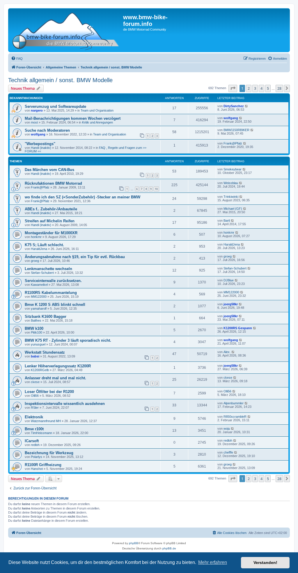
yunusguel (38, 344)
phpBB (133, 543)
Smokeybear (233, 169)
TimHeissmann (41, 433)
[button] (232, 88)
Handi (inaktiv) (41, 147)
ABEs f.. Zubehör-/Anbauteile (51, 209)
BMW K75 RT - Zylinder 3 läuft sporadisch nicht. (68, 340)
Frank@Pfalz (233, 143)
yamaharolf (39, 308)
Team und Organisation (97, 110)
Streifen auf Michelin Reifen (49, 221)
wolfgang (231, 118)
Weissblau (231, 183)
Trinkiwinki (231, 196)
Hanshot (37, 468)
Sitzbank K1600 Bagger (45, 316)
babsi (35, 356)
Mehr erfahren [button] (212, 562)
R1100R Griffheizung (43, 465)
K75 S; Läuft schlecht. (44, 245)
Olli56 (35, 395)
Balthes (36, 320)
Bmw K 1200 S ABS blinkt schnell (55, 304)
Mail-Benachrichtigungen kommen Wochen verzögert (72, 118)
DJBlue (229, 280)
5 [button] (268, 88)
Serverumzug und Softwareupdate (55, 106)
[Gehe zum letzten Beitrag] (247, 106)
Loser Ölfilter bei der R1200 (49, 391)
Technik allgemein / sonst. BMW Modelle (60, 80)
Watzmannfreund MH (46, 421)
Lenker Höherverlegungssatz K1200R (58, 366)
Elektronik (34, 417)
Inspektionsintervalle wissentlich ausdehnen (65, 403)
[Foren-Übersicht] (66, 30)
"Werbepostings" (40, 144)
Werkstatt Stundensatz (45, 352)
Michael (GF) (233, 208)
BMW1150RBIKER (236, 130)
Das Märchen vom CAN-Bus (49, 170)
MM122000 (39, 296)
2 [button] (249, 88)
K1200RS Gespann (238, 328)
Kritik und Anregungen (97, 122)
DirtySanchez (234, 106)
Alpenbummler (234, 403)
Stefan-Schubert (42, 272)
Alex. (227, 352)
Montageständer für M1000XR (51, 233)
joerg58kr (231, 304)
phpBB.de (169, 548)
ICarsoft (32, 441)
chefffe (228, 452)
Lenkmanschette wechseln (48, 269)
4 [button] (261, 88)
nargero (37, 110)
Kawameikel (39, 284)
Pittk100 (36, 332)
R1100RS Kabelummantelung (51, 292)
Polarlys (36, 457)
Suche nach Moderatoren (47, 130)
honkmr (36, 237)
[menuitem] (17, 58)
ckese (35, 382)
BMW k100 (34, 328)
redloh (35, 445)
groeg (35, 260)
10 (156, 189)
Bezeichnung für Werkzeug (49, 453)
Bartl (227, 220)
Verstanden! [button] (265, 562)
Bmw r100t (34, 429)
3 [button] (255, 88)
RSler (35, 407)
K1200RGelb (40, 370)
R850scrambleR (235, 416)
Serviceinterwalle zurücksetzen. (53, 280)
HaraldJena (39, 249)
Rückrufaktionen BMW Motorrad (53, 183)
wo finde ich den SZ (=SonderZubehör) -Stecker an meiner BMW (82, 197)
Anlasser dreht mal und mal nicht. (55, 378)
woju (227, 428)
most (34, 122)
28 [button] (279, 88)
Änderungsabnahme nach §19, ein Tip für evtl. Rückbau (75, 257)
